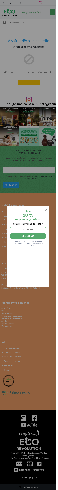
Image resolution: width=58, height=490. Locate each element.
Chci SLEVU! (28, 236)
